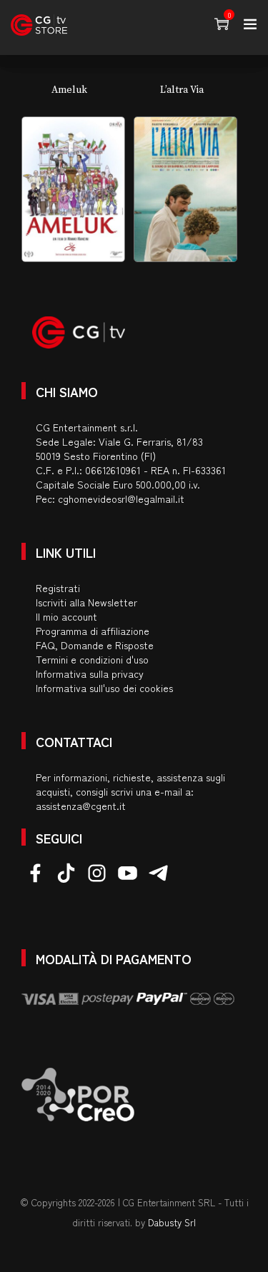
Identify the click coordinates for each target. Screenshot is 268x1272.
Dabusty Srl (172, 1222)
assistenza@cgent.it (81, 805)
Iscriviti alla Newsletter (86, 602)
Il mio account (66, 616)
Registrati (58, 588)
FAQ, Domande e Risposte (95, 645)
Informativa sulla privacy (90, 673)
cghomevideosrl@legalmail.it (121, 498)
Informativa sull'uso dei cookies (104, 688)
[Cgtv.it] (39, 25)
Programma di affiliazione (92, 631)
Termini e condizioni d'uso (92, 659)
